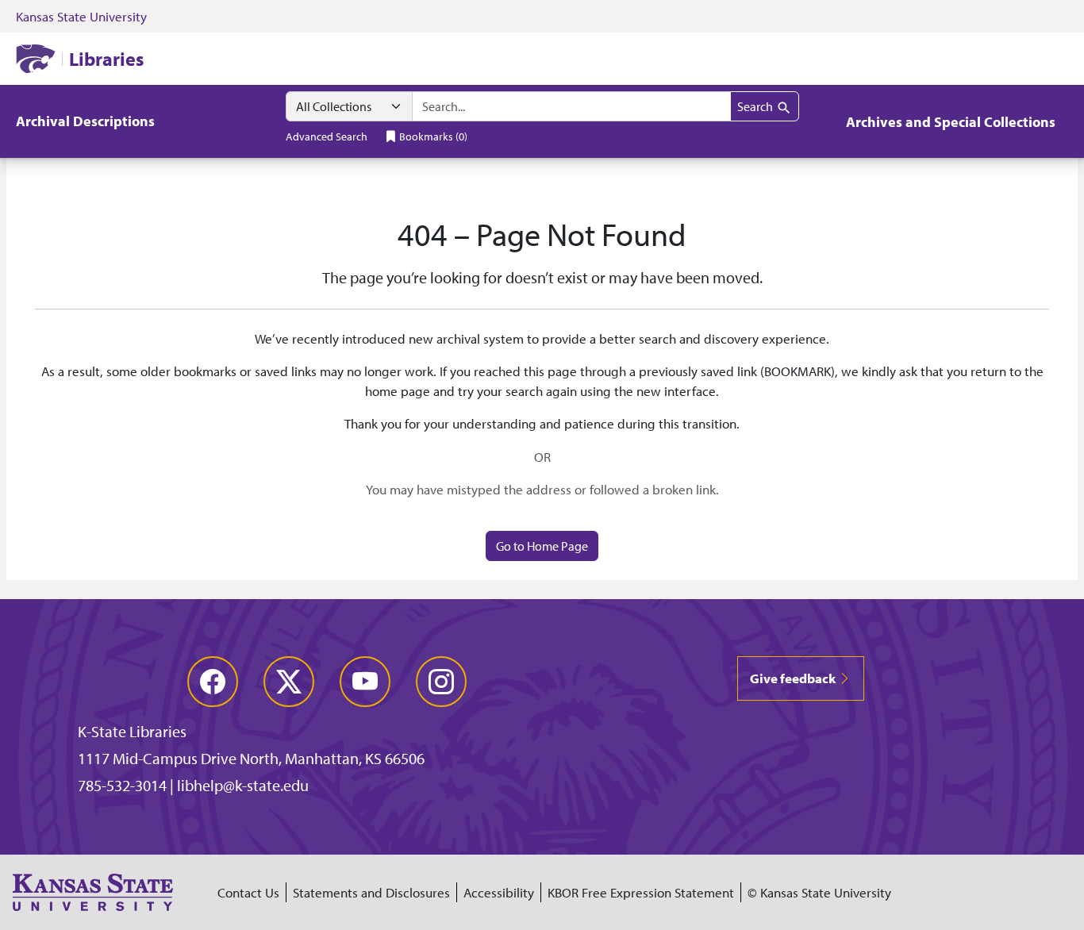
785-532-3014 (122, 785)
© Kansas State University (819, 892)
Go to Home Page (542, 546)
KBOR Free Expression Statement (641, 892)
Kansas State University (81, 16)
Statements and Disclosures (371, 892)
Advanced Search (326, 136)
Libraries (106, 58)
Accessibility (498, 892)
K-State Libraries (132, 731)
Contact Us (248, 892)
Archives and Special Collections (950, 122)
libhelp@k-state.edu (243, 785)
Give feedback (794, 678)
